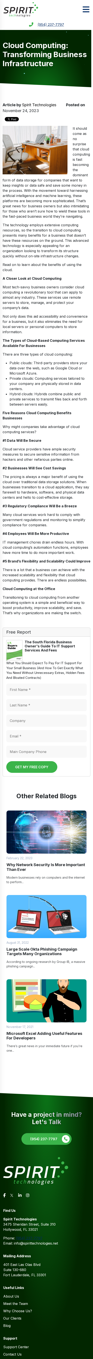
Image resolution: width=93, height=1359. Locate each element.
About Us (11, 1296)
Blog (7, 1325)
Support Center (16, 1347)
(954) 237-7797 (51, 24)
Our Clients (12, 1318)
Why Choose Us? (17, 1311)
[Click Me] (4, 1195)
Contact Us (12, 1354)
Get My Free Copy (31, 767)
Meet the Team (15, 1303)
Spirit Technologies (39, 105)
